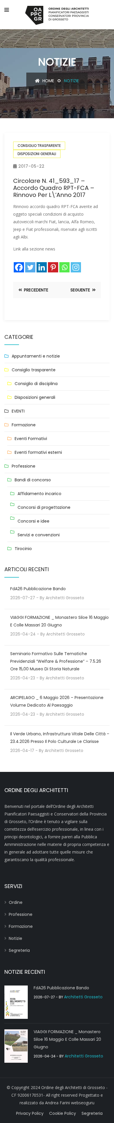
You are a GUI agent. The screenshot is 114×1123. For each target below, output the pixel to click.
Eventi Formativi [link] (31, 439)
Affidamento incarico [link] (39, 494)
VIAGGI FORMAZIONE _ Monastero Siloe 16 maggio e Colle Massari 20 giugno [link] (59, 621)
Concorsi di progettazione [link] (44, 507)
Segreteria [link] (19, 950)
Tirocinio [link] (23, 549)
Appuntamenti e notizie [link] (36, 356)
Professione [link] (23, 466)
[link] (57, 14)
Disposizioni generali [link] (37, 153)
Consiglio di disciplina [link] (36, 384)
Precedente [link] (35, 290)
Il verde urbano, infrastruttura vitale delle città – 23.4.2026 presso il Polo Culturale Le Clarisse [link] (59, 737)
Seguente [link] (80, 290)
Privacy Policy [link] (30, 1113)
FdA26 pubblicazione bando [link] (38, 589)
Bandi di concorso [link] (33, 480)
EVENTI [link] (18, 411)
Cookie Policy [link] (62, 1113)
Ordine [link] (16, 902)
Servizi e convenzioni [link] (39, 535)
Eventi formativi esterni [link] (38, 452)
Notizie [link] (15, 938)
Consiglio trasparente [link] (39, 145)
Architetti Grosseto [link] (65, 598)
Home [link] (47, 81)
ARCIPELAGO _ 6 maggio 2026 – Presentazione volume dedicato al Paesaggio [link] (56, 701)
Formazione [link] (24, 425)
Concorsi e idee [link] (33, 521)
